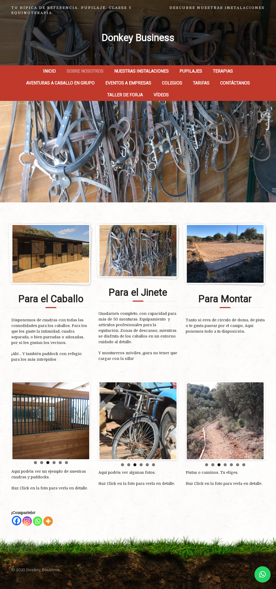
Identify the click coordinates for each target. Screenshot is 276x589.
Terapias (223, 71)
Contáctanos (235, 83)
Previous (91, 420)
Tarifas (201, 83)
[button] (262, 574)
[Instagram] (27, 521)
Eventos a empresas (128, 83)
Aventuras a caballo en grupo (60, 83)
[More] (48, 521)
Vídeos (161, 94)
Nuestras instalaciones (141, 71)
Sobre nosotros (85, 71)
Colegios (172, 83)
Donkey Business (138, 37)
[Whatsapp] (37, 521)
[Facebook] (16, 520)
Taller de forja (125, 94)
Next (97, 419)
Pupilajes (191, 71)
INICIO (49, 71)
